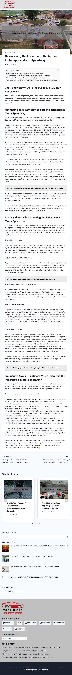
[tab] (32, 523)
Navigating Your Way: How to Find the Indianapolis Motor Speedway (28, 76)
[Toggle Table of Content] (56, 70)
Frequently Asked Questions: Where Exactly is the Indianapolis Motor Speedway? (32, 80)
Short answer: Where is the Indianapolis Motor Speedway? (24, 73)
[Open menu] (66, 4)
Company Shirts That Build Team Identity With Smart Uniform (23, 651)
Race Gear (12, 52)
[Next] (66, 500)
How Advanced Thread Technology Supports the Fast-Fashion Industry (27, 657)
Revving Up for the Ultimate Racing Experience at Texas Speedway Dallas (15, 459)
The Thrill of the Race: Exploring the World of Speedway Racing (51, 505)
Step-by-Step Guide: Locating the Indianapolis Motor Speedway (26, 78)
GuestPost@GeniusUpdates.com (36, 670)
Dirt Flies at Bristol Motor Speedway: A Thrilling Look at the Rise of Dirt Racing (56, 459)
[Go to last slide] (5, 500)
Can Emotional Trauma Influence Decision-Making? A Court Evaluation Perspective (31, 647)
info (6, 52)
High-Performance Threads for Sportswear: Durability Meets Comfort (26, 654)
